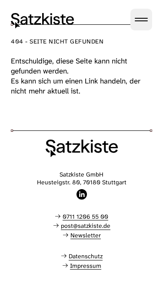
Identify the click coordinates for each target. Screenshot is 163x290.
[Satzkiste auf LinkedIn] (82, 194)
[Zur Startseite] (42, 20)
